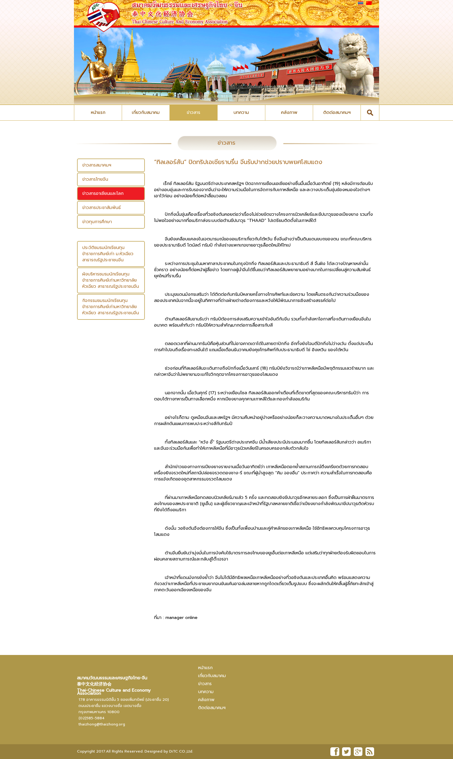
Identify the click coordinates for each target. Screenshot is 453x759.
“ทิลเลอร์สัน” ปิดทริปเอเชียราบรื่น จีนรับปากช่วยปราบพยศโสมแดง (238, 162)
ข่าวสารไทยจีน (95, 179)
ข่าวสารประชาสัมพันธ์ (101, 207)
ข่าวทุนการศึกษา (97, 222)
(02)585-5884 (91, 718)
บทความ (241, 112)
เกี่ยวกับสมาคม (146, 112)
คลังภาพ (289, 112)
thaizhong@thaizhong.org (102, 724)
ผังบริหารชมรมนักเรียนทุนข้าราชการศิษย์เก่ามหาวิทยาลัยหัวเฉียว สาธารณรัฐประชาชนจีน (110, 280)
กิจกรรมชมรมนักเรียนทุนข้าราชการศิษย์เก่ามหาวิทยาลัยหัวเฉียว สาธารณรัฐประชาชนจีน (110, 306)
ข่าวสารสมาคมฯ (96, 165)
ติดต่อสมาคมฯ (337, 112)
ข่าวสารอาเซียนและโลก (103, 193)
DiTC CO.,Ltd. (181, 751)
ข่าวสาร (193, 112)
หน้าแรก (98, 112)
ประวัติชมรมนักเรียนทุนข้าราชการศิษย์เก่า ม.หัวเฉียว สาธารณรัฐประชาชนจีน (107, 253)
